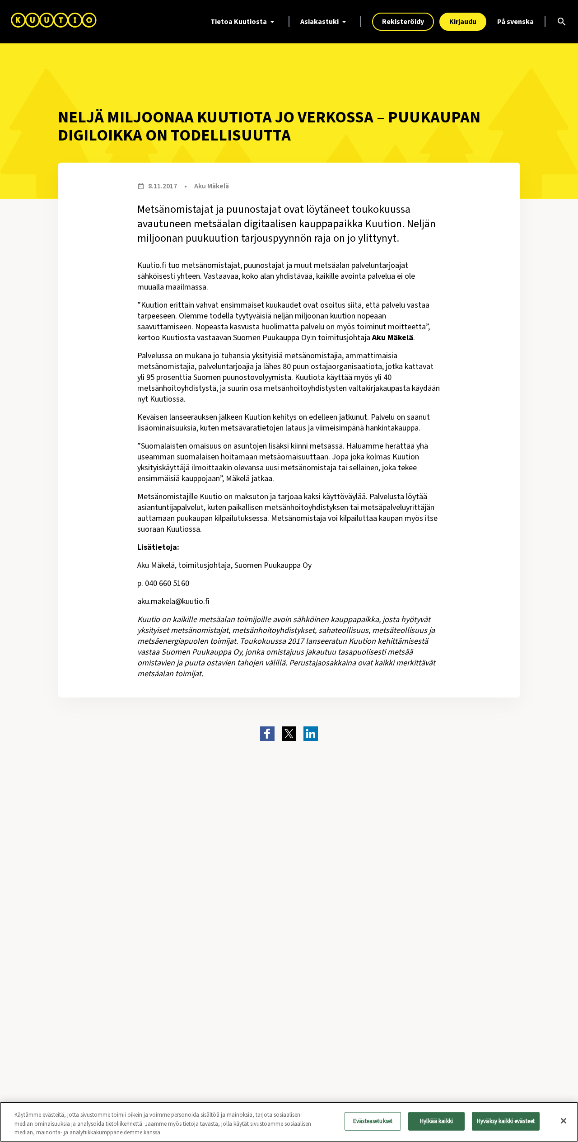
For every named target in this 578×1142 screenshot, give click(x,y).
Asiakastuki (319, 22)
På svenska (515, 22)
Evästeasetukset (372, 1121)
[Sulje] (563, 1121)
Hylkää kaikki (436, 1121)
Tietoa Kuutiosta (238, 22)
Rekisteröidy (403, 22)
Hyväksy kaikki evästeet (506, 1121)
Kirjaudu (462, 22)
